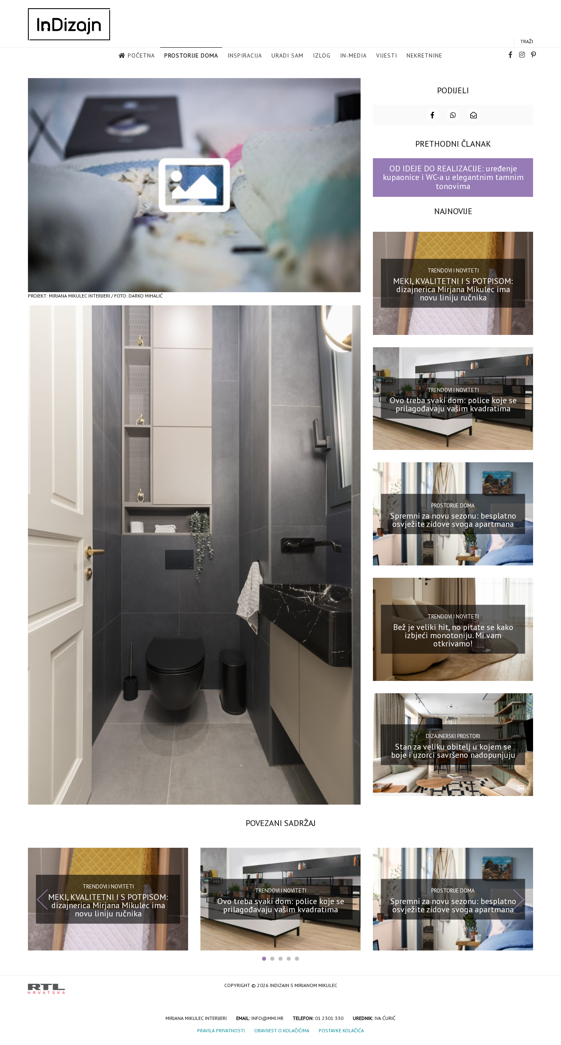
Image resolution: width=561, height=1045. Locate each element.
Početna (141, 55)
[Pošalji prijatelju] (473, 115)
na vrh (525, 986)
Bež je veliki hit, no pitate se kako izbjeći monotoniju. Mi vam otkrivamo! (453, 635)
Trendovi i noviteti (453, 270)
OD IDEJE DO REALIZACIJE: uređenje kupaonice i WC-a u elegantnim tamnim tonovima (453, 177)
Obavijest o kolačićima (281, 1030)
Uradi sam (287, 55)
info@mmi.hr (267, 1018)
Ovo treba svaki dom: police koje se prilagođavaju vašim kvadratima (453, 404)
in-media (353, 55)
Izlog (322, 55)
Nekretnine (424, 55)
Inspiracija (245, 55)
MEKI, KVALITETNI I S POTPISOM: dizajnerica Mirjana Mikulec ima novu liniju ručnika (453, 288)
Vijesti (386, 55)
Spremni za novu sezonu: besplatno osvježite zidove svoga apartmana (453, 519)
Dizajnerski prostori (453, 736)
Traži (526, 41)
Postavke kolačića (341, 1030)
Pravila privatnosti (221, 1030)
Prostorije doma (191, 55)
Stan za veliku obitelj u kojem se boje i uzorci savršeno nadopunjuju (453, 750)
